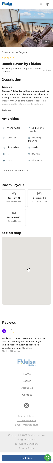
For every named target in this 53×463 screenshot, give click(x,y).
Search (27, 380)
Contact (27, 394)
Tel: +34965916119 (26, 420)
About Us (27, 387)
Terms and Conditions (26, 444)
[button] (28, 270)
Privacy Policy (26, 448)
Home (27, 374)
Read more (6, 110)
